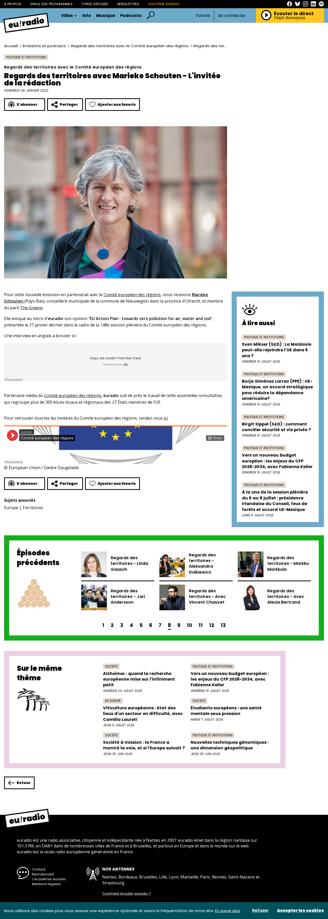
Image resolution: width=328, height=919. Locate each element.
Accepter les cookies (300, 910)
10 (189, 625)
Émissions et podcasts (44, 46)
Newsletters (128, 4)
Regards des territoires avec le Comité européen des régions (129, 46)
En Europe (113, 701)
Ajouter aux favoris (117, 104)
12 (211, 625)
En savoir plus (227, 911)
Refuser (260, 910)
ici (166, 418)
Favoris (203, 15)
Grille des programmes (51, 4)
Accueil (11, 46)
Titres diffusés (94, 4)
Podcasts (131, 16)
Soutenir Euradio (164, 4)
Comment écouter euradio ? (126, 893)
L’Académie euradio (49, 879)
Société (111, 666)
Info (86, 16)
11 (201, 625)
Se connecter (232, 16)
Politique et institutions (26, 57)
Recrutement (43, 874)
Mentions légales (46, 884)
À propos (12, 4)
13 (223, 625)
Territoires (32, 507)
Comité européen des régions (132, 294)
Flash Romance (289, 18)
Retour (23, 782)
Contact (38, 869)
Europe (11, 507)
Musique (105, 16)
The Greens (31, 308)
